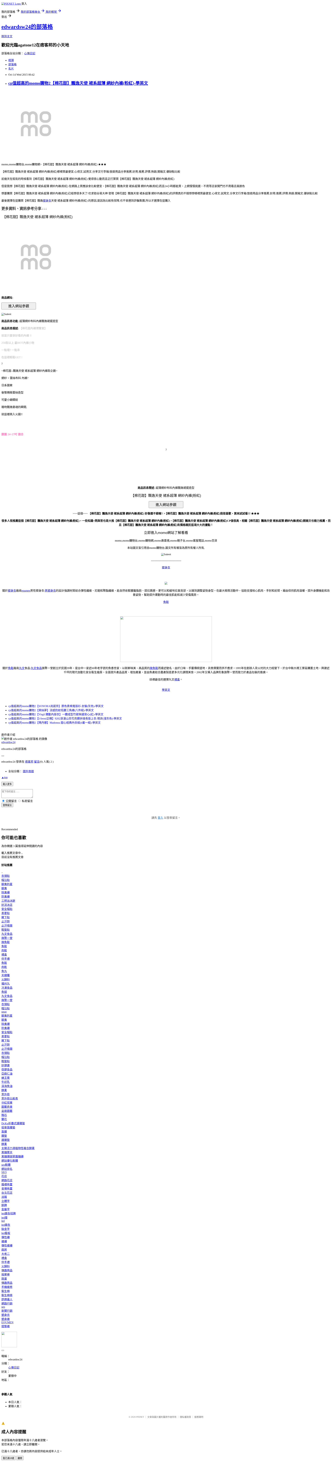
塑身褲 (5, 1319)
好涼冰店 (6, 904)
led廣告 (5, 1224)
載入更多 (7, 784)
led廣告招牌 (8, 1213)
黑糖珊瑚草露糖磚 (12, 1156)
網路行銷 (6, 1303)
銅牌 (4, 1205)
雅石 (4, 1115)
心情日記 (29, 53)
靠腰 (4, 1131)
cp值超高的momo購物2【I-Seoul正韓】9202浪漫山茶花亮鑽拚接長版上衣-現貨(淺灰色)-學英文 (65, 718)
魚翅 (4, 991)
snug (4, 1011)
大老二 (5, 1253)
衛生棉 (5, 1291)
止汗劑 (5, 921)
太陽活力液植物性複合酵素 (18, 1148)
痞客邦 (29, 761)
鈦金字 (5, 1229)
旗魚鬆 (154, 668)
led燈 (4, 1217)
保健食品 (6, 1069)
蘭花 (4, 1119)
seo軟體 (6, 1164)
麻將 (4, 1249)
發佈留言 (7, 805)
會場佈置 (6, 1188)
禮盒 (177, 679)
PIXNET (140, 1417)
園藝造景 (6, 1106)
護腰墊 (5, 1139)
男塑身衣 (50, 590)
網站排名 (6, 1168)
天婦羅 (5, 975)
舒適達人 (6, 1299)
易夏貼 (5, 913)
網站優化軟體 (9, 1160)
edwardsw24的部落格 (27, 27)
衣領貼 (5, 875)
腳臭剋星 (6, 884)
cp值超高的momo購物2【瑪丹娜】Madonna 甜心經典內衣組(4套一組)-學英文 (54, 722)
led (3, 1220)
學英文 (166, 689)
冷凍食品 (6, 987)
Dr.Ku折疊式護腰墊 (13, 1123)
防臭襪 (5, 896)
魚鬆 (166, 602)
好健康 (5, 1065)
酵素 (4, 1090)
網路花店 (6, 1180)
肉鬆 (4, 950)
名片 (11, 68)
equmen (26, 590)
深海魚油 (6, 1086)
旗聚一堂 (6, 938)
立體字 (5, 1201)
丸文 (22, 668)
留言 (37, 761)
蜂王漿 (5, 1077)
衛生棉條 (6, 1295)
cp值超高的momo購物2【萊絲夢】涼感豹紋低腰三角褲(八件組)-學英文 (51, 710)
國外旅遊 (28, 771)
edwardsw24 (8, 742)
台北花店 (6, 1192)
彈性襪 (5, 1237)
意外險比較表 (9, 1098)
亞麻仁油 (6, 1073)
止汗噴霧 (6, 925)
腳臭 (4, 888)
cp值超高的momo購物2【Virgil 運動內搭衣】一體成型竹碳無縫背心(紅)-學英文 (55, 714)
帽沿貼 (5, 880)
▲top (4, 777)
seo (3, 1306)
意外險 (5, 1094)
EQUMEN (7, 1322)
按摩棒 (5, 1274)
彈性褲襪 (6, 1245)
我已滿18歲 (8, 1458)
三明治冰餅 (8, 900)
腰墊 (4, 1135)
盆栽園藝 (6, 1110)
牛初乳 (5, 1082)
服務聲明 (198, 1417)
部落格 (12, 64)
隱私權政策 (185, 1417)
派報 (4, 1196)
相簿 (11, 60)
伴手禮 (5, 958)
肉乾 (4, 967)
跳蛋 (4, 1278)
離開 (20, 1458)
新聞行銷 (6, 1310)
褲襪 (4, 1241)
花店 (4, 1176)
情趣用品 (6, 1270)
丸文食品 (36, 668)
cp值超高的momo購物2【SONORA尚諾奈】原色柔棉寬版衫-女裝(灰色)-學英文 (56, 706)
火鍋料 (5, 979)
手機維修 (6, 1287)
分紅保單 (6, 1102)
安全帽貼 (6, 909)
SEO (4, 1172)
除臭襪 (5, 892)
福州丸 (5, 983)
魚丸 (4, 971)
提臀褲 (5, 1326)
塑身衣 (47, 200)
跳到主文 (6, 36)
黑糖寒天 (6, 1152)
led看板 (5, 1233)
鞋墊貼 (5, 929)
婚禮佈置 (6, 1184)
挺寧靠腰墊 (8, 1127)
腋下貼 (5, 917)
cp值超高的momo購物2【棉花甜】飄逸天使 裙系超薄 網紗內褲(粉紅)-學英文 (78, 83)
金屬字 (5, 1209)
